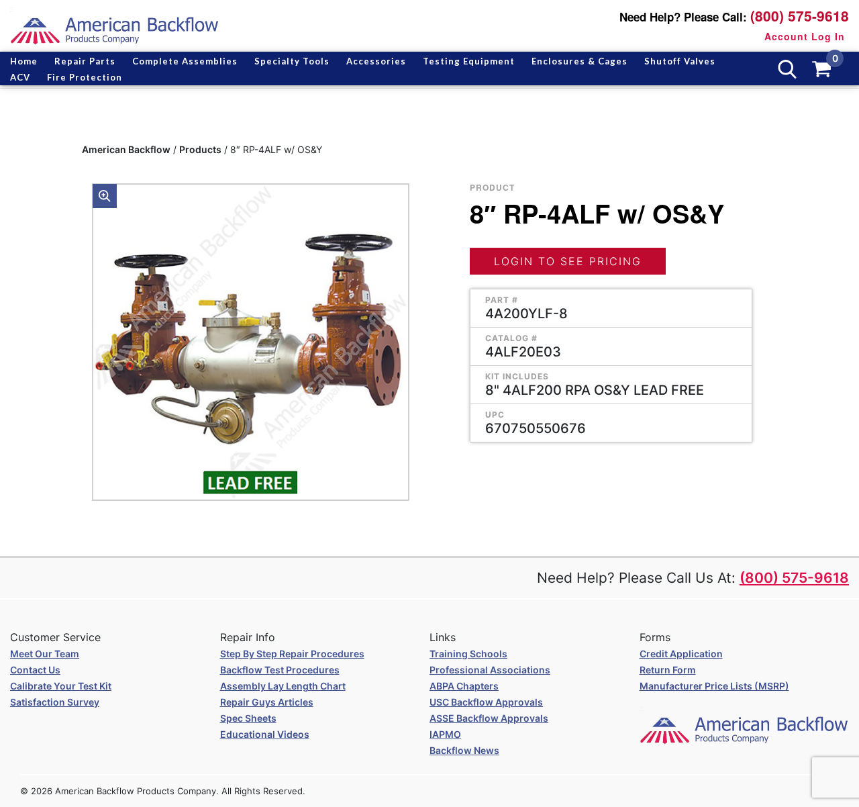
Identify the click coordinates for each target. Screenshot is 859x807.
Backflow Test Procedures (280, 669)
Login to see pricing (568, 261)
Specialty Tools (292, 61)
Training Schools (468, 653)
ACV (20, 77)
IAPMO (445, 734)
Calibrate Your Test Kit (60, 686)
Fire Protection (84, 77)
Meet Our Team (44, 653)
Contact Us (35, 669)
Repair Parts (84, 61)
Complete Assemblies (185, 61)
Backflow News (464, 750)
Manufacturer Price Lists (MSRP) (714, 686)
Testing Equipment (469, 61)
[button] (105, 196)
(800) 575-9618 (799, 15)
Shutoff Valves (679, 61)
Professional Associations (490, 669)
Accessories (376, 61)
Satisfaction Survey (54, 702)
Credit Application (681, 653)
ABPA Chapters (464, 686)
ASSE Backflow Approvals (489, 718)
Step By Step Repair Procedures (292, 653)
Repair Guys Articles (266, 702)
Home (24, 61)
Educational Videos (264, 734)
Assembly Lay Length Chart (283, 686)
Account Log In (804, 36)
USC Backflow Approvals (486, 702)
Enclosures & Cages (579, 61)
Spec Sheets (248, 718)
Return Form (668, 669)
